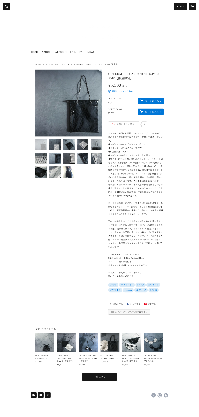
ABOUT (46, 52)
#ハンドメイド (127, 285)
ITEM (73, 52)
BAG (64, 64)
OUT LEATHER (52, 64)
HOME (35, 52)
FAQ (81, 52)
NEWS (91, 52)
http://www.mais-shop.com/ (166, 395)
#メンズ (153, 290)
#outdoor (128, 290)
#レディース (141, 290)
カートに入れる (153, 101)
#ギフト (113, 285)
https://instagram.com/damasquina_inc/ (159, 395)
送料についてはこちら (122, 91)
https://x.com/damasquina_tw (153, 395)
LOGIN (180, 6)
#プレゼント (153, 285)
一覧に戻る (99, 377)
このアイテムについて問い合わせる (131, 312)
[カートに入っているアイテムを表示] (192, 6)
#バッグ (140, 285)
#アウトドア (115, 290)
